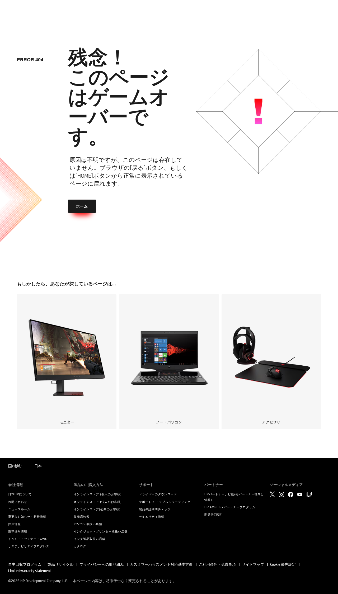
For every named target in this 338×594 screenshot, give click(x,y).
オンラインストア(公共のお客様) (97, 509)
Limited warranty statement (29, 570)
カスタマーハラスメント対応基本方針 (162, 564)
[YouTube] (300, 494)
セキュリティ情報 (151, 516)
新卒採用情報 (17, 531)
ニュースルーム (19, 509)
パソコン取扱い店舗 (88, 524)
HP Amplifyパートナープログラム (229, 507)
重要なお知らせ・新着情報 (27, 516)
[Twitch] (309, 494)
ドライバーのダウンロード (158, 494)
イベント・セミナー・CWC (28, 538)
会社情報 (15, 484)
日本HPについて (20, 494)
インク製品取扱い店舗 (89, 538)
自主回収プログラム (24, 564)
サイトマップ (253, 564)
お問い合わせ (17, 501)
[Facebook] (290, 494)
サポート (146, 484)
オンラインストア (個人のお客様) (98, 494)
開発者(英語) (213, 514)
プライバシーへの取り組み (101, 564)
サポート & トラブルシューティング (165, 501)
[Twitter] (272, 494)
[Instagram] (281, 494)
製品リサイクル (60, 564)
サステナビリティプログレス (28, 546)
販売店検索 (82, 516)
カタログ (80, 546)
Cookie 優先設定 (283, 564)
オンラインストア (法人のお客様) (98, 501)
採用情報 (14, 524)
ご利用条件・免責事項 (217, 564)
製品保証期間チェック (155, 509)
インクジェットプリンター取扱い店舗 (101, 531)
